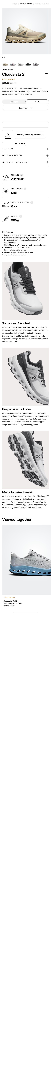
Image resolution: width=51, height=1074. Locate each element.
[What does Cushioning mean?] (25, 189)
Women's (14, 102)
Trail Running (42, 4)
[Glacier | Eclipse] (35, 64)
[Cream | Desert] (5, 64)
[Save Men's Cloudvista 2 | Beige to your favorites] (46, 74)
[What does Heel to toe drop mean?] (32, 202)
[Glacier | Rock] (13, 64)
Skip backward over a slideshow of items (24, 608)
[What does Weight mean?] (20, 216)
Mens (22, 4)
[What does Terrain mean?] (22, 175)
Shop (15, 4)
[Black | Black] (28, 64)
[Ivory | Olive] (20, 64)
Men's (37, 102)
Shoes (29, 4)
